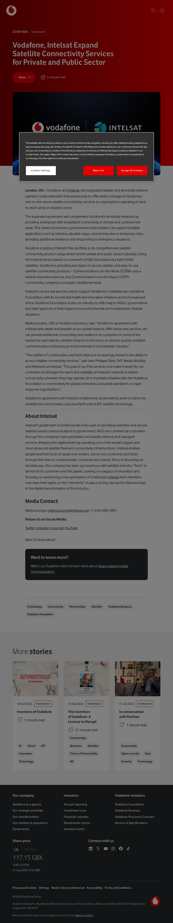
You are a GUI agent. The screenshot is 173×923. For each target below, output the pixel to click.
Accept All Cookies (132, 170)
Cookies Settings (40, 170)
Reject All (98, 170)
